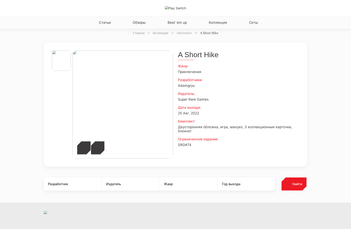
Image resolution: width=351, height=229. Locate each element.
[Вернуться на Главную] (175, 8)
